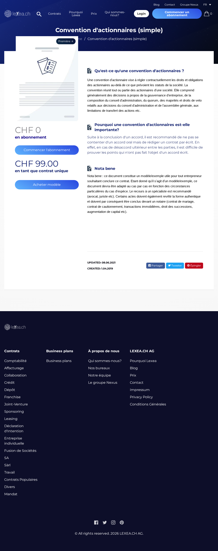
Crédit (9, 383)
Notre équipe (99, 375)
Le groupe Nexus (102, 383)
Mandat (10, 494)
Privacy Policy (141, 397)
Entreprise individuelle (14, 440)
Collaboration (15, 375)
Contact (170, 4)
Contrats (54, 13)
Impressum (140, 390)
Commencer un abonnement (177, 13)
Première (64, 41)
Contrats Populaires (20, 480)
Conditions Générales (148, 404)
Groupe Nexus (189, 4)
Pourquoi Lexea (76, 14)
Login (141, 14)
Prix (94, 13)
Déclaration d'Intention (14, 428)
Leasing (10, 419)
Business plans (59, 361)
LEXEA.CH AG (131, 533)
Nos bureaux (99, 368)
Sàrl (7, 465)
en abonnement (30, 137)
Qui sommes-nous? (115, 14)
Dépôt (9, 390)
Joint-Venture (16, 404)
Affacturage (14, 368)
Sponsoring (14, 411)
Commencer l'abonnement (47, 150)
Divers (9, 487)
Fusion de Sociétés (20, 451)
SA (6, 458)
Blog (156, 4)
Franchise (12, 397)
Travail (9, 472)
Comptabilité (15, 361)
